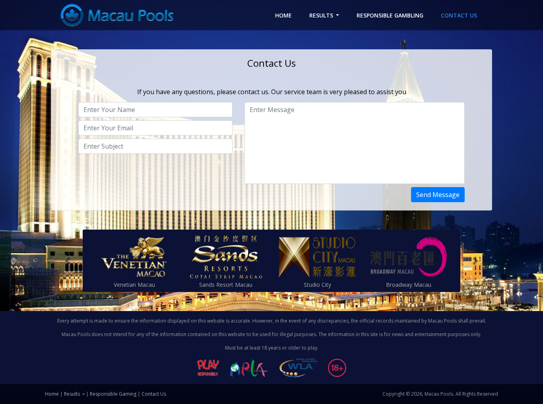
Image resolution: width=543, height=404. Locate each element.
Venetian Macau (134, 284)
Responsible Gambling (390, 15)
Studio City (317, 284)
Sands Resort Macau (225, 284)
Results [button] (321, 15)
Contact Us (459, 15)
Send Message (438, 194)
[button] (67, 261)
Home (288, 15)
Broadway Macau (408, 284)
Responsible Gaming (113, 393)
